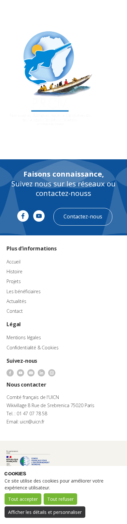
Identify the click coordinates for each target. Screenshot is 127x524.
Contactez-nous (83, 216)
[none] (96, 12)
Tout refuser (60, 499)
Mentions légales (24, 337)
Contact (15, 311)
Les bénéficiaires (24, 291)
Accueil (14, 262)
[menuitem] (96, 12)
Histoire (14, 271)
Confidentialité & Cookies (33, 347)
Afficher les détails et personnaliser (45, 512)
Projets (14, 281)
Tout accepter (23, 499)
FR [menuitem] (93, 11)
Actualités (16, 301)
